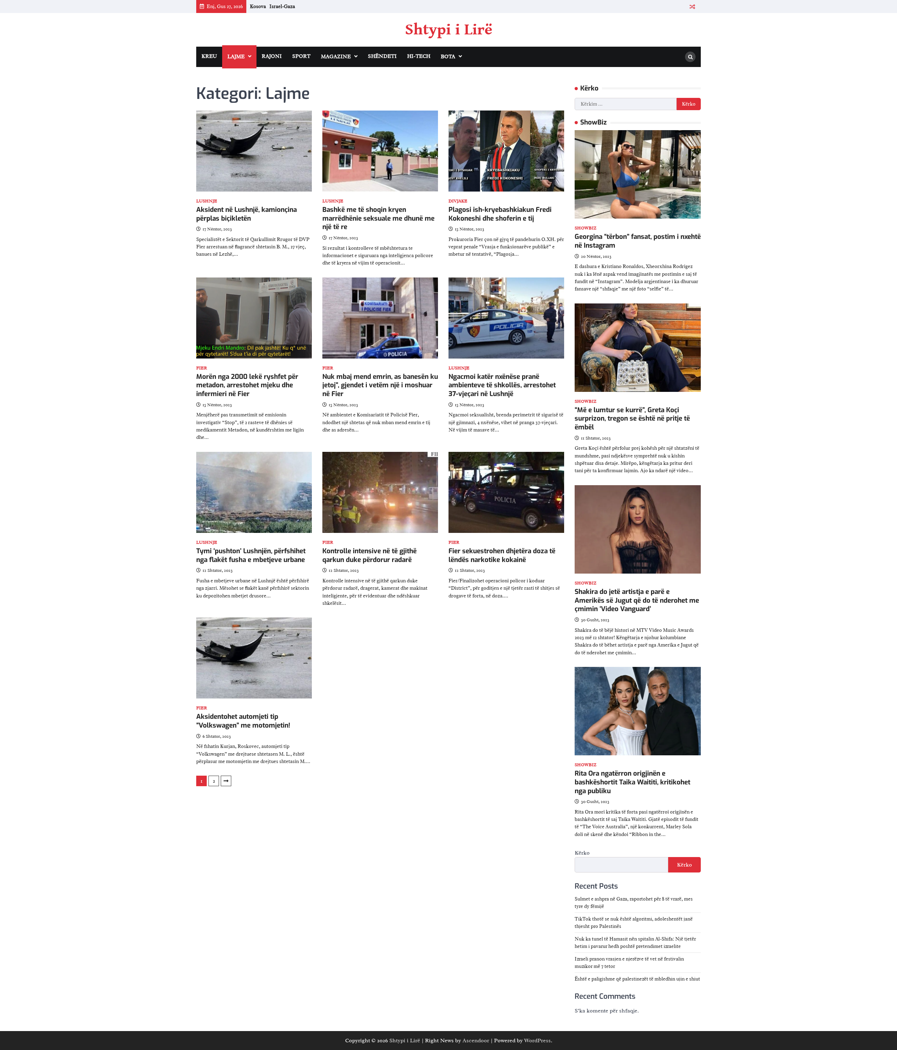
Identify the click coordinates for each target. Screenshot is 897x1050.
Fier (201, 368)
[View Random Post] (692, 6)
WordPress (537, 1040)
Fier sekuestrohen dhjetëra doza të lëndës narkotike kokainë (501, 555)
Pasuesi (226, 781)
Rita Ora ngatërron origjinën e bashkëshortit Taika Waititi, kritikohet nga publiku (632, 782)
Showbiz (585, 228)
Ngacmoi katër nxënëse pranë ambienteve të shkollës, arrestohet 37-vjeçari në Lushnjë (502, 385)
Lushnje (206, 201)
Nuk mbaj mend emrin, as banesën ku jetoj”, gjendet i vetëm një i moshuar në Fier (380, 385)
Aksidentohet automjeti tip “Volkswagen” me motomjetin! (243, 721)
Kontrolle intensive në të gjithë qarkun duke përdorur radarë (369, 555)
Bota (448, 56)
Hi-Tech (418, 56)
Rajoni (272, 56)
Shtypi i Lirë (448, 30)
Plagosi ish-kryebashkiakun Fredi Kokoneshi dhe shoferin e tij (500, 214)
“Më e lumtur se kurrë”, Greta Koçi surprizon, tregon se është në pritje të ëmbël (632, 419)
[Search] (690, 57)
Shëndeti (382, 56)
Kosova (258, 6)
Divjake (457, 201)
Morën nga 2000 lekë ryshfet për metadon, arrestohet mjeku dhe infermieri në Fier (247, 385)
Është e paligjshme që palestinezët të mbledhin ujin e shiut (637, 979)
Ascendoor (476, 1040)
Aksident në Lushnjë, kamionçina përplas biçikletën (246, 214)
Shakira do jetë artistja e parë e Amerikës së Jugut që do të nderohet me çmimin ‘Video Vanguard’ (637, 600)
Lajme (236, 56)
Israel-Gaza (282, 6)
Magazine (336, 56)
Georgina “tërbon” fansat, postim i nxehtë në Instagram (638, 241)
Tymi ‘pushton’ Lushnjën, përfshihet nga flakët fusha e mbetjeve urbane (251, 555)
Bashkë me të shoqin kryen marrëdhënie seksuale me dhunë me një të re (378, 218)
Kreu (209, 56)
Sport (301, 56)
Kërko (582, 852)
